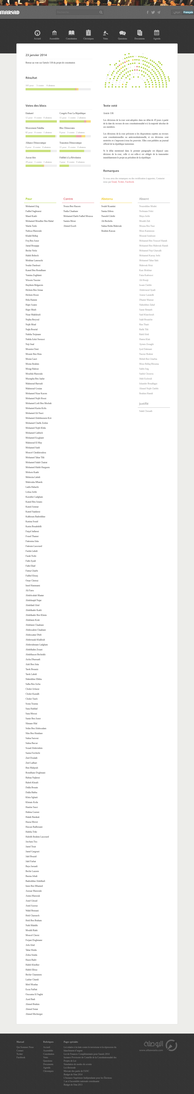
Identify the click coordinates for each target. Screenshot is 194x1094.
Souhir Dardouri (33, 265)
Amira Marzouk (33, 896)
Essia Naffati (31, 989)
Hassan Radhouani (34, 827)
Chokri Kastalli (32, 694)
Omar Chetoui (32, 580)
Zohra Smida (31, 955)
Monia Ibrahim (32, 364)
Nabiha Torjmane (33, 334)
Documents (140, 38)
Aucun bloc (31, 157)
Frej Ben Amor (32, 240)
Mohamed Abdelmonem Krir (39, 418)
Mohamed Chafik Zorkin (37, 423)
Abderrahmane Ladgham (37, 644)
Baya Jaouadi (32, 866)
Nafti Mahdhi (32, 925)
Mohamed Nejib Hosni (36, 398)
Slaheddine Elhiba (34, 679)
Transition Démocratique (70, 143)
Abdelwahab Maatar (35, 595)
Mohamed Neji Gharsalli (150, 250)
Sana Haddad (32, 708)
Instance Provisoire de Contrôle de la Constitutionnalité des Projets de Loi (90, 1059)
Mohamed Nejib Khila (36, 428)
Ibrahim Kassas (108, 231)
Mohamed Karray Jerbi (149, 255)
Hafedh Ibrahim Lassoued (37, 836)
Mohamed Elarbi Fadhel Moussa (78, 216)
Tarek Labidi (31, 674)
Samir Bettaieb (145, 309)
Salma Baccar (32, 743)
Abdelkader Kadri (34, 610)
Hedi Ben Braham (34, 920)
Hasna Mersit (32, 822)
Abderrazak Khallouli (35, 639)
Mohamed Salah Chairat (36, 462)
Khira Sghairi (32, 797)
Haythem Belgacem (34, 285)
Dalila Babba (31, 792)
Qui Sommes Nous (25, 1047)
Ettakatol (29, 113)
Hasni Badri (31, 960)
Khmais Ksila (32, 802)
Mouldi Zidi (144, 221)
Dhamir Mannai (146, 300)
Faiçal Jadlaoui (32, 531)
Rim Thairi (144, 324)
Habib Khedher (32, 964)
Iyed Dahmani (145, 349)
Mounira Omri (32, 349)
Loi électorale (70, 1067)
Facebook (129, 182)
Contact (19, 1050)
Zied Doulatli (31, 758)
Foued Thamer (32, 536)
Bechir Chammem (34, 974)
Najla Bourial (32, 329)
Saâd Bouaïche (146, 319)
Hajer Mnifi (31, 309)
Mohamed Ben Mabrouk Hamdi (153, 245)
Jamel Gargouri (32, 851)
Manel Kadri (31, 216)
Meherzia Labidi (33, 477)
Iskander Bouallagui (148, 383)
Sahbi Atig (144, 369)
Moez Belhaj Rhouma (149, 364)
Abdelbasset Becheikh (35, 654)
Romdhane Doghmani (35, 772)
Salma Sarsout (32, 738)
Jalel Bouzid (31, 856)
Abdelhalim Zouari (34, 649)
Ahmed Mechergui (34, 1014)
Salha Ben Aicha (33, 684)
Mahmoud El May (34, 442)
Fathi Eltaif (30, 566)
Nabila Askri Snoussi (35, 339)
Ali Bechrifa (106, 221)
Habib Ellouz (31, 969)
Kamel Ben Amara (34, 501)
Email (114, 182)
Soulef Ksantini (108, 206)
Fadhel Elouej (32, 575)
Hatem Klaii (144, 339)
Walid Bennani (32, 910)
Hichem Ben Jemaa (34, 290)
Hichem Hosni (32, 295)
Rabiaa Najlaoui (33, 777)
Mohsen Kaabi (32, 472)
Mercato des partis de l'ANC (76, 1071)
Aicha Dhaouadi (33, 659)
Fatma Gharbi (32, 570)
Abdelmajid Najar (33, 600)
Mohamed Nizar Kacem (36, 393)
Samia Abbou (107, 211)
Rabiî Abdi (144, 334)
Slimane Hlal (31, 723)
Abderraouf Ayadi (147, 290)
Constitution (71, 38)
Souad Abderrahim (34, 748)
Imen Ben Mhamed (34, 886)
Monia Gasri (31, 359)
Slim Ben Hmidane (34, 733)
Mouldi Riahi (32, 930)
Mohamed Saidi (33, 447)
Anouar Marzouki (34, 891)
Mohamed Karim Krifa (36, 408)
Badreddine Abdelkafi (35, 881)
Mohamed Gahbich (34, 433)
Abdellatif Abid (32, 605)
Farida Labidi (32, 551)
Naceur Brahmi (146, 354)
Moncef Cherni (32, 935)
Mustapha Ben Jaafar (35, 378)
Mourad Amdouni (147, 236)
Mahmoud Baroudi (34, 383)
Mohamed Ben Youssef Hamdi (153, 240)
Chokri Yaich (32, 699)
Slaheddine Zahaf (147, 304)
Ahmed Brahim (32, 1004)
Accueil (37, 38)
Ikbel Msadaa (32, 984)
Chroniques (88, 38)
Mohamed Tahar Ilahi (148, 260)
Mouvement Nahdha (35, 128)
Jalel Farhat (31, 861)
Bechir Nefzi (31, 250)
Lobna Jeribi (31, 492)
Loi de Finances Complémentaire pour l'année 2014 (87, 1054)
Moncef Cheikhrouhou (36, 452)
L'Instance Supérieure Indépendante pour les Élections (88, 1078)
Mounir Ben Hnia (33, 354)
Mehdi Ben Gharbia (148, 359)
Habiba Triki (31, 831)
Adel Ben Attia (32, 664)
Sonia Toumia (32, 703)
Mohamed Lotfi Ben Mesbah (39, 403)
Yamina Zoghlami (33, 275)
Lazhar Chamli (32, 979)
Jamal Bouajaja (32, 245)
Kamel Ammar (32, 506)
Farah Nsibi (31, 556)
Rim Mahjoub (32, 767)
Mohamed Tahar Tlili (35, 457)
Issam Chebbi (145, 285)
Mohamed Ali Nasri (34, 413)
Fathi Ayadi (31, 561)
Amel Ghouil (31, 900)
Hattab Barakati (32, 817)
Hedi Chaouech (32, 915)
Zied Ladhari (31, 763)
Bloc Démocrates (67, 128)
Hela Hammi (31, 300)
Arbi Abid (30, 945)
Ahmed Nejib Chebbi (148, 388)
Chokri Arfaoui (32, 689)
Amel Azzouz (32, 905)
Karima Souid (32, 521)
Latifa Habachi (32, 487)
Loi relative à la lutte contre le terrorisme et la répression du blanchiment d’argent (90, 1049)
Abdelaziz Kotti (33, 620)
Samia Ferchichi (33, 753)
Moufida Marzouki (34, 373)
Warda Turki (31, 226)
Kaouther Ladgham (34, 497)
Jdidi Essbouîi (145, 378)
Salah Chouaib (145, 411)
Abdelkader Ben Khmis (36, 615)
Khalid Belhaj (32, 236)
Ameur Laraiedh (146, 295)
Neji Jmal (30, 344)
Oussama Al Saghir (34, 994)
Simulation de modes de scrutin (78, 1064)
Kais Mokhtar (145, 270)
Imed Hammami (33, 585)
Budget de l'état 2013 (73, 1084)
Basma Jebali (31, 876)
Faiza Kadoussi (146, 275)
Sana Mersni (31, 713)
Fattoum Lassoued (34, 546)
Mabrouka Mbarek (34, 482)
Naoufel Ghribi (108, 216)
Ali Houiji (143, 280)
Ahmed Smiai (32, 1009)
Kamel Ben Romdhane (36, 270)
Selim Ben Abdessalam (36, 728)
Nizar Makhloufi (33, 314)
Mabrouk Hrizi (146, 265)
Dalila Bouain (32, 787)
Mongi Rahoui (32, 369)
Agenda (156, 38)
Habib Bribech (32, 255)
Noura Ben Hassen (72, 206)
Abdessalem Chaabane (36, 630)
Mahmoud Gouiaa (34, 388)
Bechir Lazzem (32, 871)
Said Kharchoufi (146, 314)
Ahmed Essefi (69, 226)
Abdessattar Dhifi (33, 634)
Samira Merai (69, 221)
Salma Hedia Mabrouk (111, 226)
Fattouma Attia (32, 541)
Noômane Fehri (146, 211)
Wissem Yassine (33, 280)
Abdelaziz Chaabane (35, 625)
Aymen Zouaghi (146, 344)
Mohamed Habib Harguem (38, 467)
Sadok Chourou (146, 373)
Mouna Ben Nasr (147, 226)
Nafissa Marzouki (34, 231)
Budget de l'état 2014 (73, 1074)
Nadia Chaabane (70, 211)
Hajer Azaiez (31, 304)
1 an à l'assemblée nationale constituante (81, 1081)
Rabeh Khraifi (32, 782)
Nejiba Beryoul (32, 319)
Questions (122, 38)
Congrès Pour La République (72, 113)
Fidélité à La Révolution (70, 157)
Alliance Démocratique (36, 143)
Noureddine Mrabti (147, 206)
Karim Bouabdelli (33, 526)
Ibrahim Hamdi (146, 393)
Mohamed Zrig (32, 206)
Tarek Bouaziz (32, 669)
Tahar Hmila (31, 950)
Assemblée (54, 38)
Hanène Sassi (32, 807)
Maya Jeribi (144, 216)
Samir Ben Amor (33, 718)
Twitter (121, 182)
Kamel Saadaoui (33, 511)
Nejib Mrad (31, 324)
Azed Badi (30, 999)
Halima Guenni (32, 812)
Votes (105, 38)
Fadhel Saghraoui (33, 211)
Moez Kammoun (146, 231)
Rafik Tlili (143, 329)
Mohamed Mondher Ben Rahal (39, 221)
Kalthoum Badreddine (35, 516)
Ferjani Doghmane (34, 940)
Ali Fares (30, 590)
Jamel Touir (31, 846)
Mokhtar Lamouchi (34, 260)
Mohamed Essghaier (35, 437)
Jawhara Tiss (31, 841)
